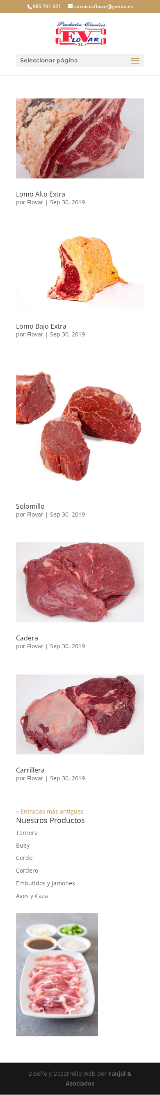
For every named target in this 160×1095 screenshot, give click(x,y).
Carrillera (30, 770)
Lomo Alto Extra (40, 194)
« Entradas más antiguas (50, 811)
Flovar (35, 202)
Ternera (27, 833)
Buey (23, 845)
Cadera (27, 637)
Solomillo (30, 506)
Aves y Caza (32, 896)
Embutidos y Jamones (45, 883)
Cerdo (24, 858)
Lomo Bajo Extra (41, 326)
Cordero (27, 870)
